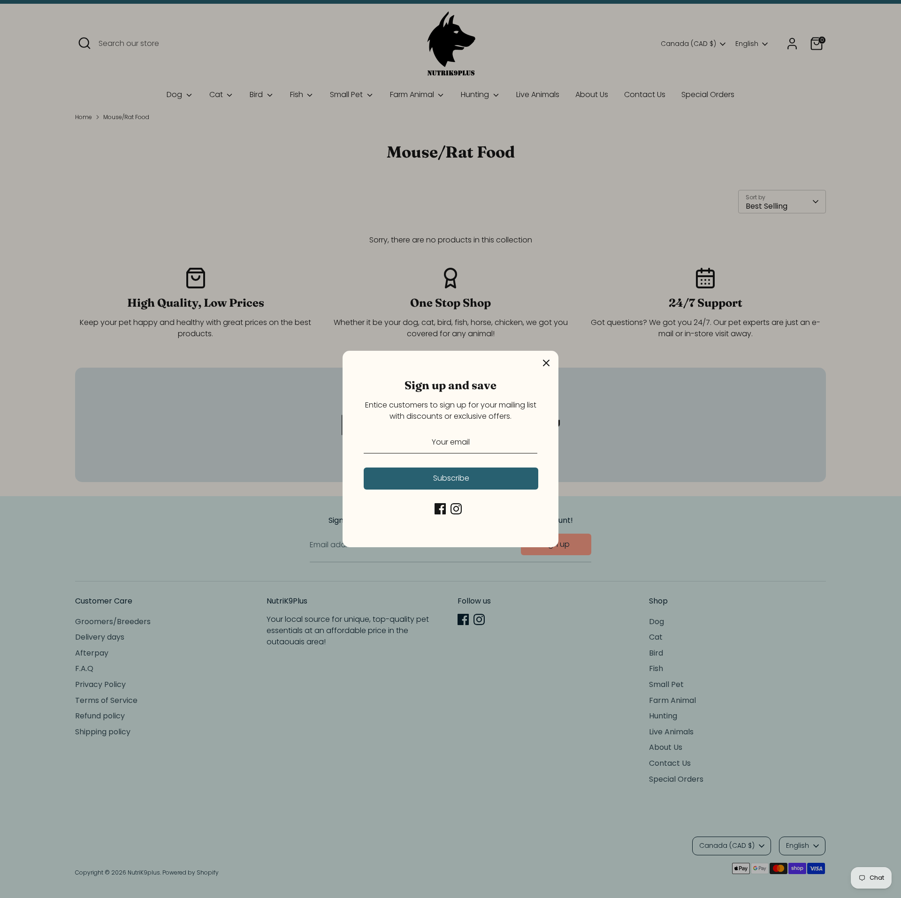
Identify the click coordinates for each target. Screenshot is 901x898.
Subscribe (451, 478)
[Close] (546, 363)
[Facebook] (440, 508)
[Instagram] (456, 508)
